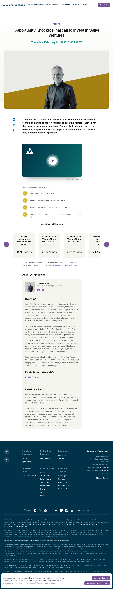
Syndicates (39, 5)
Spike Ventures (33, 377)
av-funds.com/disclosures (66, 265)
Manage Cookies (102, 478)
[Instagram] (61, 510)
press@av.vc (104, 470)
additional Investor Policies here (57, 540)
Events (43, 489)
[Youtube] (45, 510)
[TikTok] (50, 510)
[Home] (6, 452)
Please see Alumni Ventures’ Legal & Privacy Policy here (23, 540)
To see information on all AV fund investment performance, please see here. (49, 524)
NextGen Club (63, 489)
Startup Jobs (45, 482)
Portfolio (56, 5)
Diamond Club (63, 482)
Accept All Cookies (101, 578)
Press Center (45, 486)
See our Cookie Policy (32, 583)
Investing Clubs (64, 485)
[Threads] (72, 510)
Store (42, 492)
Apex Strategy (45, 458)
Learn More (62, 455)
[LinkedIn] (35, 510)
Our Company (47, 468)
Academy (75, 5)
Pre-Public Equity (29, 476)
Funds (30, 5)
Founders (66, 5)
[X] (40, 510)
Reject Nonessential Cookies (97, 583)
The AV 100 (62, 458)
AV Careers (44, 476)
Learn (42, 495)
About (42, 472)
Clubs (47, 5)
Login (94, 5)
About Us (84, 5)
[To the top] (6, 460)
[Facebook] (66, 510)
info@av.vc (104, 467)
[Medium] (56, 510)
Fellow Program (46, 479)
